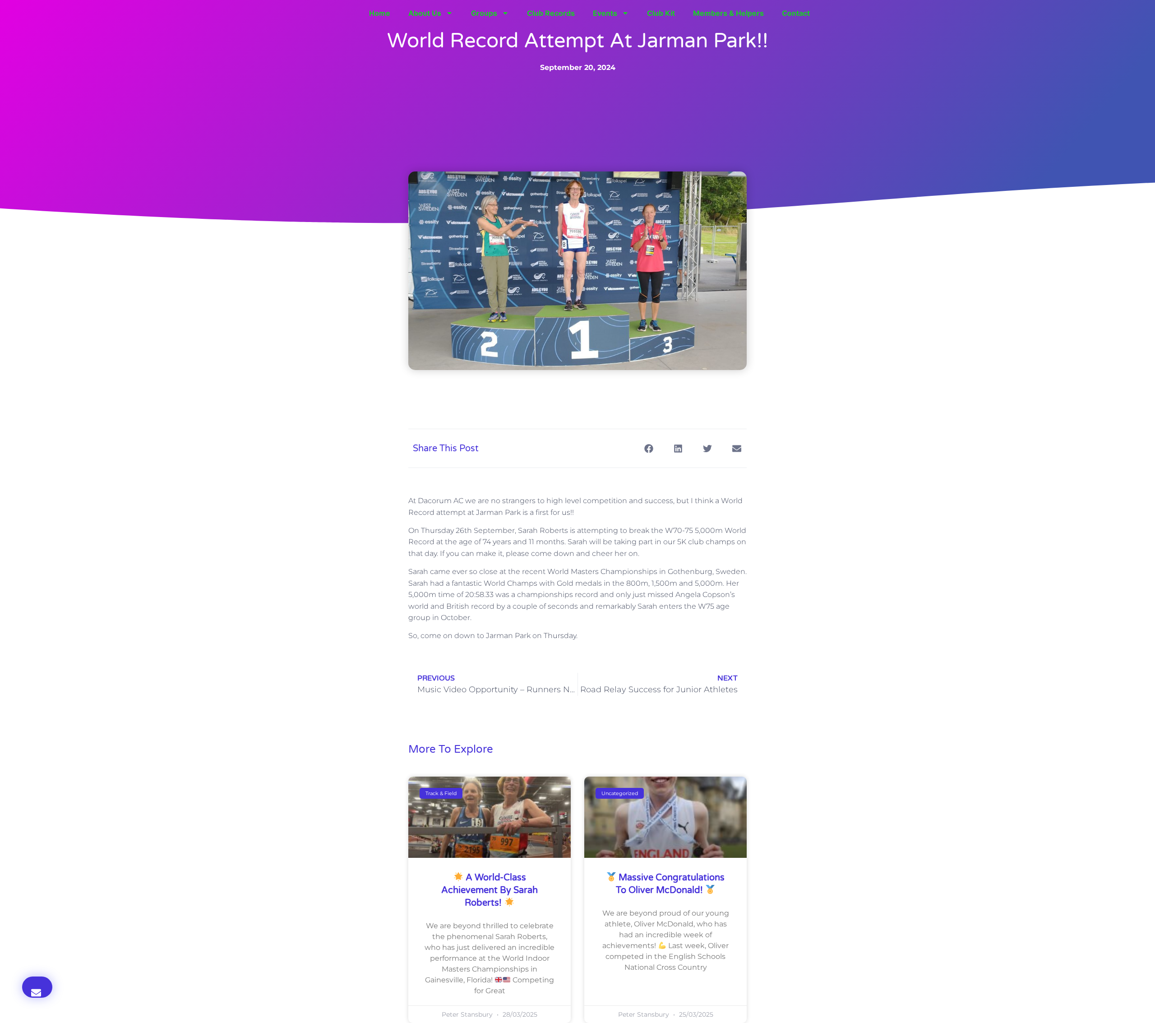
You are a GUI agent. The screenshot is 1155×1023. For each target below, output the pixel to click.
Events (605, 13)
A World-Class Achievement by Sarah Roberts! (489, 890)
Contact (796, 13)
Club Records (551, 13)
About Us (424, 13)
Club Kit (661, 13)
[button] (37, 987)
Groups (484, 13)
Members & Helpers (728, 13)
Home (379, 13)
